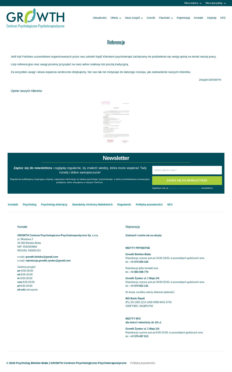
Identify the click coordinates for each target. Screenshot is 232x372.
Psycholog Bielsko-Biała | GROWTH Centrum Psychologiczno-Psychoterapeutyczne (71, 363)
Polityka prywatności (149, 204)
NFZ (223, 17)
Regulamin (124, 204)
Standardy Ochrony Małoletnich (92, 204)
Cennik (151, 17)
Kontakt (198, 17)
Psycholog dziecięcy (54, 204)
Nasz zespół (132, 17)
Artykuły (211, 17)
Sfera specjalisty (214, 3)
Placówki (164, 17)
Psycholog (29, 204)
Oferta (114, 17)
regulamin (196, 188)
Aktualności (100, 17)
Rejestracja (183, 17)
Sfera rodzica (191, 3)
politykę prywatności (179, 188)
